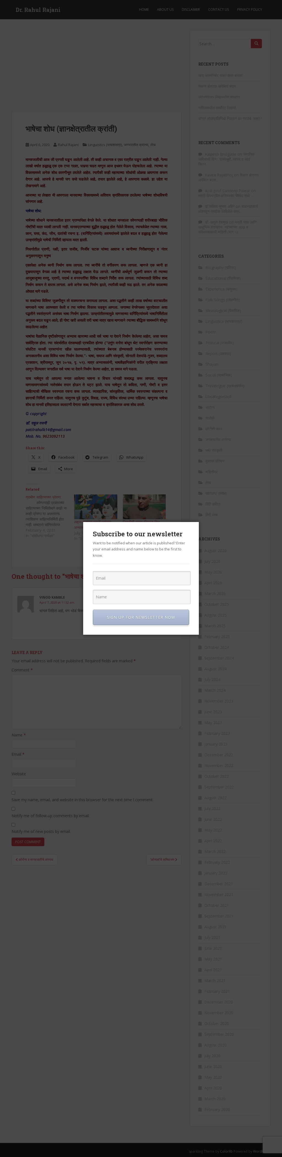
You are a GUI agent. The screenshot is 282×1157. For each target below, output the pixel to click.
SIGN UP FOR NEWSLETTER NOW (141, 617)
